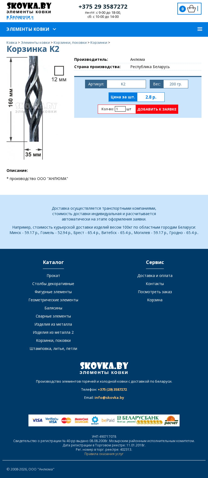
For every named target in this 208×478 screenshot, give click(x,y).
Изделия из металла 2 (53, 332)
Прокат (53, 275)
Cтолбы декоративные (53, 283)
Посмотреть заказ (155, 291)
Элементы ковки (27, 29)
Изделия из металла (53, 324)
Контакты (155, 283)
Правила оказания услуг (103, 454)
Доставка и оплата (155, 275)
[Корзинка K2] (36, 107)
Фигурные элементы (53, 291)
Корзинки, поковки (53, 340)
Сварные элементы (53, 316)
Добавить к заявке (156, 109)
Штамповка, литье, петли (53, 348)
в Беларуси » (20, 17)
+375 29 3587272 (103, 6)
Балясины (53, 307)
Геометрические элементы (53, 299)
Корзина (154, 299)
